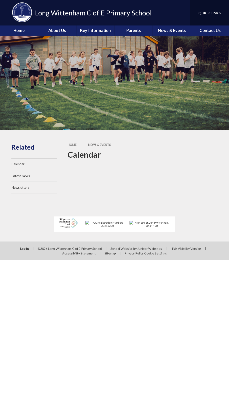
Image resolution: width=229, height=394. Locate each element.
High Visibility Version (186, 248)
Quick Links (209, 13)
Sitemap (110, 253)
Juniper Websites (149, 248)
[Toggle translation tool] (168, 12)
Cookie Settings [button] (155, 253)
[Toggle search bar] (183, 12)
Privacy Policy (134, 253)
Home (72, 144)
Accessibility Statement (79, 253)
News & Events (99, 144)
